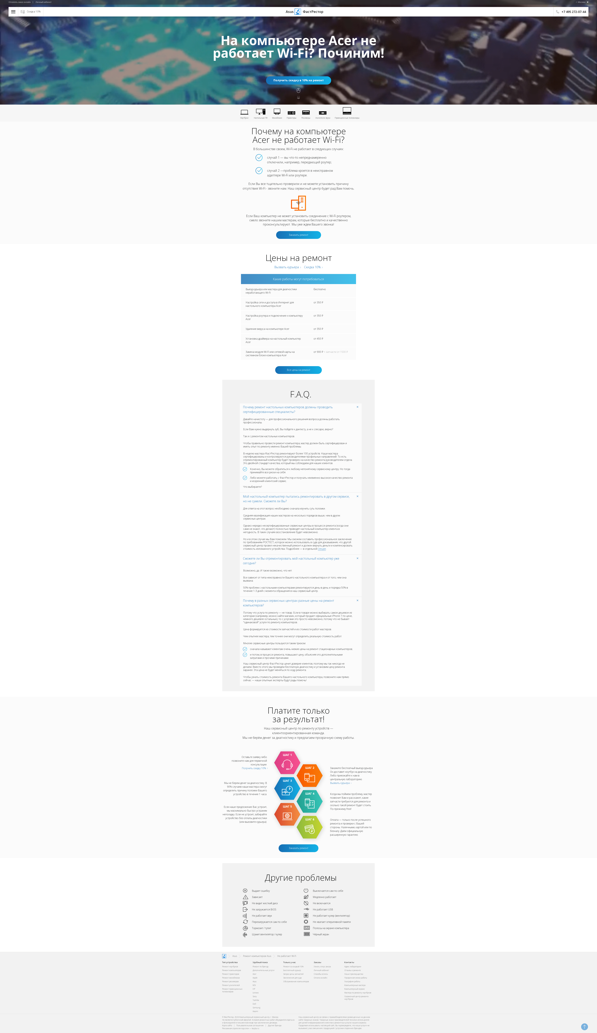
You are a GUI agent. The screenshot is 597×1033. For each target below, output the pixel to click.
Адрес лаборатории (352, 966)
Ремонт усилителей (231, 985)
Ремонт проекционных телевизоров (232, 990)
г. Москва (580, 2)
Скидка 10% (34, 11)
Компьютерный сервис (354, 989)
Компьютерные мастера (355, 985)
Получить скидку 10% (254, 768)
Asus (254, 981)
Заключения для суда (292, 977)
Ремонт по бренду (260, 966)
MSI (254, 985)
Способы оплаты (321, 974)
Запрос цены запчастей (293, 974)
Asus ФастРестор (298, 11)
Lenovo (256, 992)
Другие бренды (275, 1025)
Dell (254, 1004)
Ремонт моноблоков (231, 977)
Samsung (256, 1007)
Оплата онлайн (320, 977)
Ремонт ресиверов (230, 981)
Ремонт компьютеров (231, 970)
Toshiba (256, 1000)
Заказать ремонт (298, 235)
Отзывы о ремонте (352, 970)
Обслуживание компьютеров (296, 981)
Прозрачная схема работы (355, 977)
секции (322, 548)
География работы (352, 981)
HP (254, 989)
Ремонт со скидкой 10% (293, 966)
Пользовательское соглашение (250, 1025)
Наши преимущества (353, 974)
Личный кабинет (43, 2)
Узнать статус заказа (322, 966)
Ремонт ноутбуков (230, 966)
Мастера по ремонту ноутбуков (357, 992)
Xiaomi (255, 1011)
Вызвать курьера (286, 267)
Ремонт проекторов (230, 974)
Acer (254, 974)
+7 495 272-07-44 (574, 12)
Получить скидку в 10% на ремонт (298, 80)
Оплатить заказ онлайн (20, 2)
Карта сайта (227, 1025)
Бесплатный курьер (292, 970)
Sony (255, 996)
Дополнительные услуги (263, 970)
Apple (255, 977)
